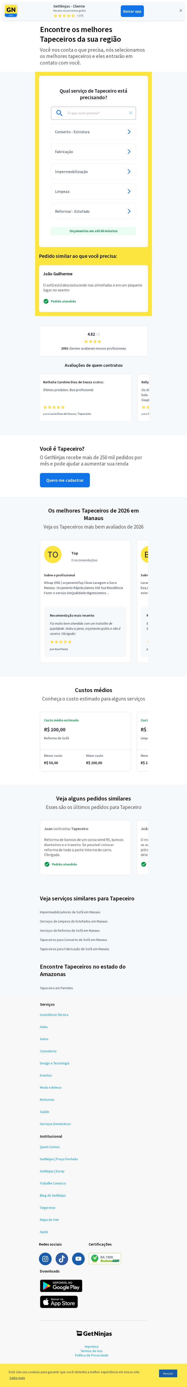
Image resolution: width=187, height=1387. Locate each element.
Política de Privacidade (91, 1355)
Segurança (47, 1207)
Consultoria (48, 1051)
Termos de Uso (92, 1351)
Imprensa (91, 1346)
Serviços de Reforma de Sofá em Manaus (70, 930)
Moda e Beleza (50, 1087)
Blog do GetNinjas (53, 1195)
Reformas (47, 1099)
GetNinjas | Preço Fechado (59, 1159)
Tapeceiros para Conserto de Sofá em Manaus (73, 940)
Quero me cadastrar (65, 480)
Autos (44, 1039)
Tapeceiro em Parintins (56, 988)
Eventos (46, 1075)
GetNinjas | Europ (52, 1171)
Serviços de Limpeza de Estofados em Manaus (74, 921)
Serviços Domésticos (55, 1124)
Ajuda (44, 1232)
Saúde (44, 1112)
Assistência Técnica (54, 1014)
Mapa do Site (49, 1219)
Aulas (44, 1027)
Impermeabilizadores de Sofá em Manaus (70, 912)
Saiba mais (17, 1378)
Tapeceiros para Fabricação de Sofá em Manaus (74, 949)
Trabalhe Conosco (53, 1183)
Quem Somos (50, 1147)
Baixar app (132, 11)
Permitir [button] (168, 1373)
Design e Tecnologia (54, 1063)
